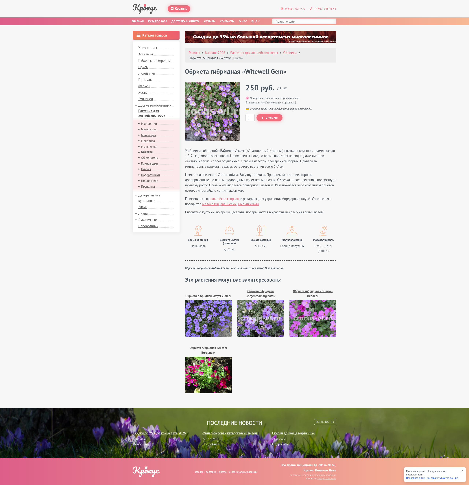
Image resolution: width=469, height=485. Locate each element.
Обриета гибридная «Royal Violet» (208, 296)
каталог (199, 471)
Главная (138, 21)
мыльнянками (248, 204)
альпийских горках (225, 198)
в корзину (272, 118)
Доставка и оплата (185, 21)
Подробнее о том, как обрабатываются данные (432, 478)
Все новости (324, 422)
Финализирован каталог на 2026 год (229, 433)
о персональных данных (243, 471)
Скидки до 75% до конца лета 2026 (159, 433)
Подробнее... (142, 444)
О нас (243, 21)
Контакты (227, 21)
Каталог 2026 (157, 21)
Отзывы (209, 21)
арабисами (228, 204)
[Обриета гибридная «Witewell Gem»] (212, 111)
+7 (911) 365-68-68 (325, 8)
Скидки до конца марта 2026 (293, 433)
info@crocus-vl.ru (295, 8)
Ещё (254, 21)
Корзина (181, 9)
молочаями (210, 204)
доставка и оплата (216, 471)
